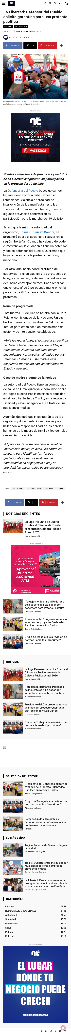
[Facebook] (45, 3)
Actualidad (21, 26)
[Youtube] (60, 3)
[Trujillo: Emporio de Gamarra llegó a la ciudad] (13, 850)
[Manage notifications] (63, 1027)
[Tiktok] (51, 1031)
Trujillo (60, 488)
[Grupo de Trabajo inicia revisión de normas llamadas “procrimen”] (13, 641)
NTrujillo (24, 37)
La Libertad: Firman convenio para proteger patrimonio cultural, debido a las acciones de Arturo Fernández (46, 883)
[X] (55, 3)
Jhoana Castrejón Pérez (33, 536)
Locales (8, 26)
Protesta (49, 488)
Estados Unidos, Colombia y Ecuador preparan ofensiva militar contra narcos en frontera (45, 822)
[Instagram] (50, 3)
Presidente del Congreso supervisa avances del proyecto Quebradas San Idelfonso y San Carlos (46, 622)
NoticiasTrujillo (34, 488)
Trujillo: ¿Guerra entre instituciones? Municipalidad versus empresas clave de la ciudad (46, 865)
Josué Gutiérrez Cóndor (37, 232)
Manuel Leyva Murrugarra (35, 851)
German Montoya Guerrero (35, 872)
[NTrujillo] (6, 37)
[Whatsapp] (65, 1031)
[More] (61, 45)
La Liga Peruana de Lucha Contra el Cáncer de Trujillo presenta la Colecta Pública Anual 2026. (43, 527)
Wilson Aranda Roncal (33, 611)
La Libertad (18, 488)
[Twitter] (55, 1031)
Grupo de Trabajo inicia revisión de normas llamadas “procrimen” (46, 638)
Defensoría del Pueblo (23, 190)
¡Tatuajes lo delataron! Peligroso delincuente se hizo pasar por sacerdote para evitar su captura (44, 604)
